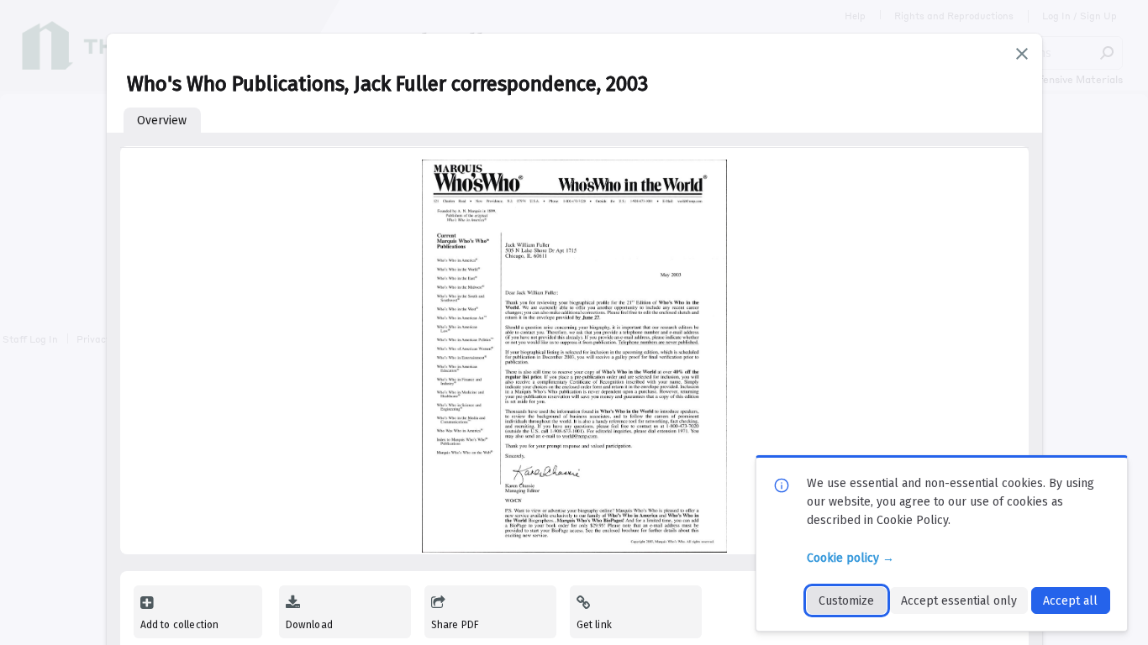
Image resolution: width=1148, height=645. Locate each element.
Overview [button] (162, 120)
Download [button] (309, 625)
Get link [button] (594, 625)
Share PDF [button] (455, 625)
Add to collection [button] (179, 625)
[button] (1022, 54)
